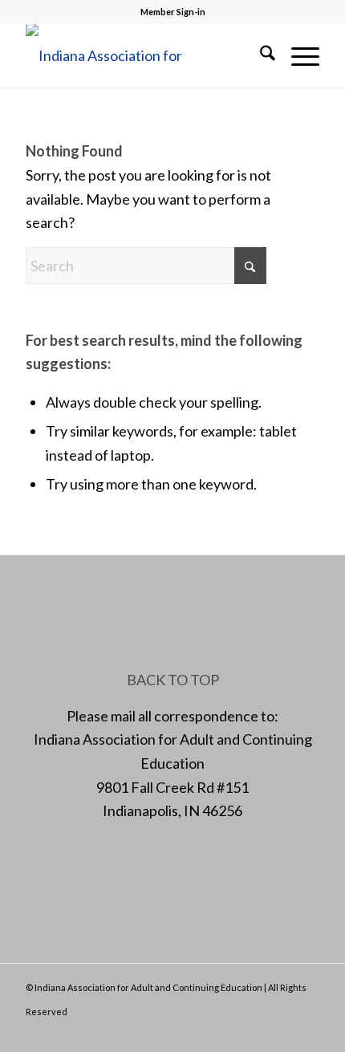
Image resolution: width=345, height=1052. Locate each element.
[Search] (259, 55)
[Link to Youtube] (307, 1032)
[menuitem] (259, 55)
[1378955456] (143, 55)
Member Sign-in (172, 11)
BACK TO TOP (173, 679)
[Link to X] (259, 1032)
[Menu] (297, 55)
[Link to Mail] (283, 1032)
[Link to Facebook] (235, 1032)
